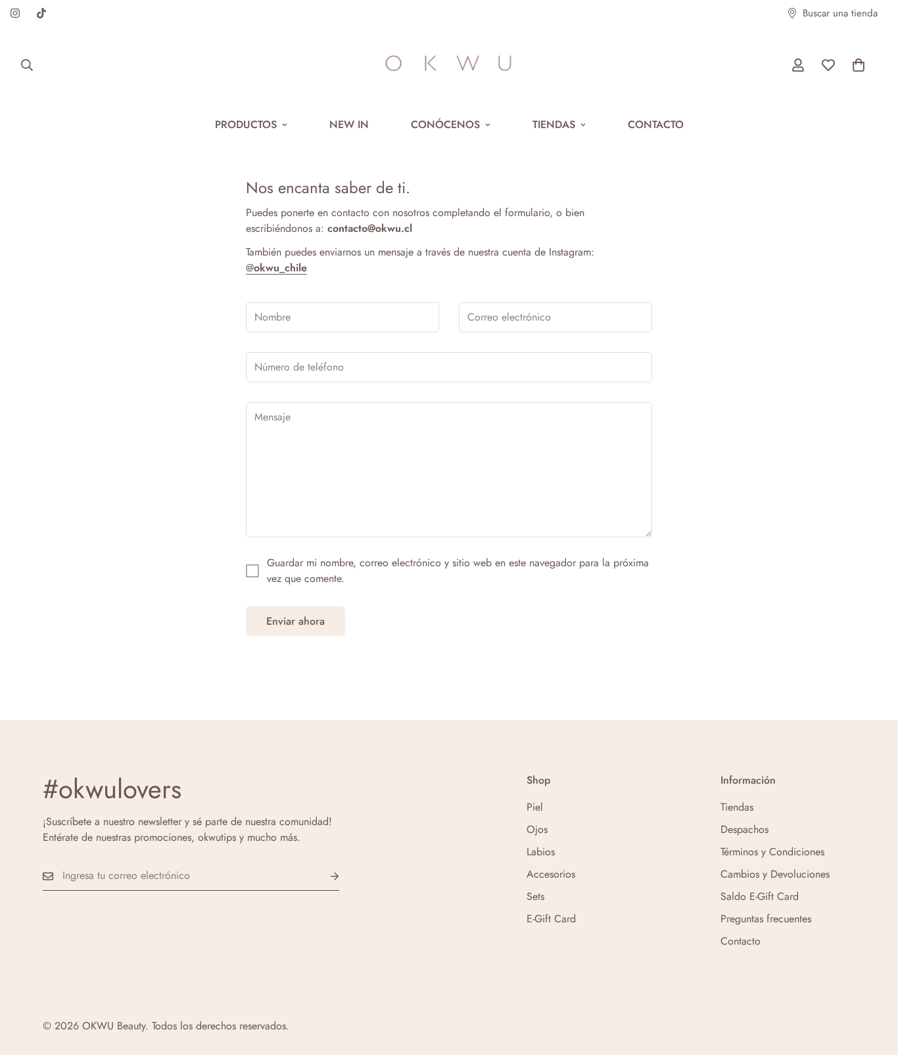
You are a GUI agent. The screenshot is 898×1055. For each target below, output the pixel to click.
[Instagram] (15, 13)
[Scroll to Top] (872, 983)
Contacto (656, 124)
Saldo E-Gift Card (760, 896)
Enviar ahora (295, 621)
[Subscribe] (324, 876)
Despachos (744, 829)
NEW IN (349, 124)
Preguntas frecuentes (766, 918)
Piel (535, 807)
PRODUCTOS (246, 124)
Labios (541, 851)
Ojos (537, 829)
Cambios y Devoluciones (775, 874)
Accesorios (551, 874)
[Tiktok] (41, 13)
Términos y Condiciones (772, 851)
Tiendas (553, 124)
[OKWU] (449, 65)
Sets (535, 896)
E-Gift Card (551, 918)
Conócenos (445, 124)
